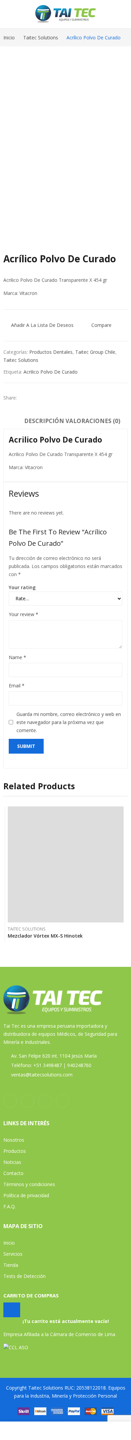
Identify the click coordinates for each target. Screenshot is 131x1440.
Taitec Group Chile (95, 352)
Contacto (13, 1173)
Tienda (10, 1265)
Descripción (44, 421)
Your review (23, 614)
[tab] (44, 422)
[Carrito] (11, 1309)
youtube (45, 1101)
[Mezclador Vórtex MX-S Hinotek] (66, 864)
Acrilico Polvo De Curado (51, 372)
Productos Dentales (51, 352)
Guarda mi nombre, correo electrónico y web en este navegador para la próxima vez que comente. (68, 722)
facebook (10, 1101)
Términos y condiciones (29, 1184)
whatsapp (62, 1101)
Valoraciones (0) (93, 421)
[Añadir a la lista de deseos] (122, 813)
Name (17, 657)
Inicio (9, 1243)
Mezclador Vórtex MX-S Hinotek (45, 936)
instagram (27, 1101)
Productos (14, 1151)
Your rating (22, 587)
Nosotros (13, 1140)
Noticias (12, 1162)
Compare (101, 325)
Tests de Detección (24, 1276)
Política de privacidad (26, 1195)
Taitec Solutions (20, 360)
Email (17, 685)
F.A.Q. (9, 1206)
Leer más (122, 934)
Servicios (13, 1254)
